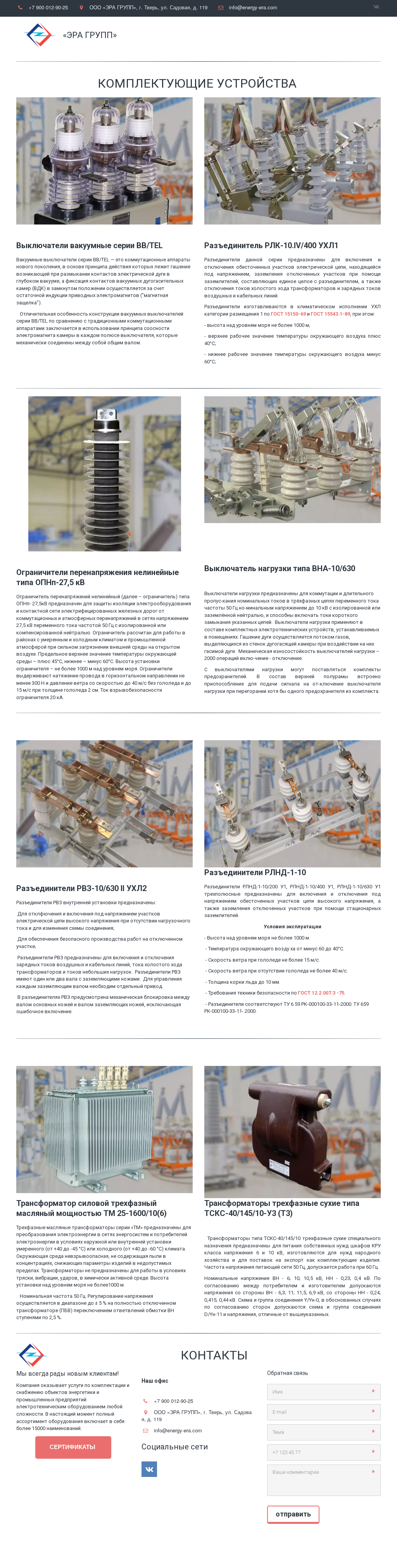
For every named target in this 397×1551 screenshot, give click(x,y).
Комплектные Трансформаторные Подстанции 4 (296, 35)
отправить (293, 1514)
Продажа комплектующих (116, 35)
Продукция (53, 35)
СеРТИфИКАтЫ (73, 1446)
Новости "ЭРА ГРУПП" (194, 35)
